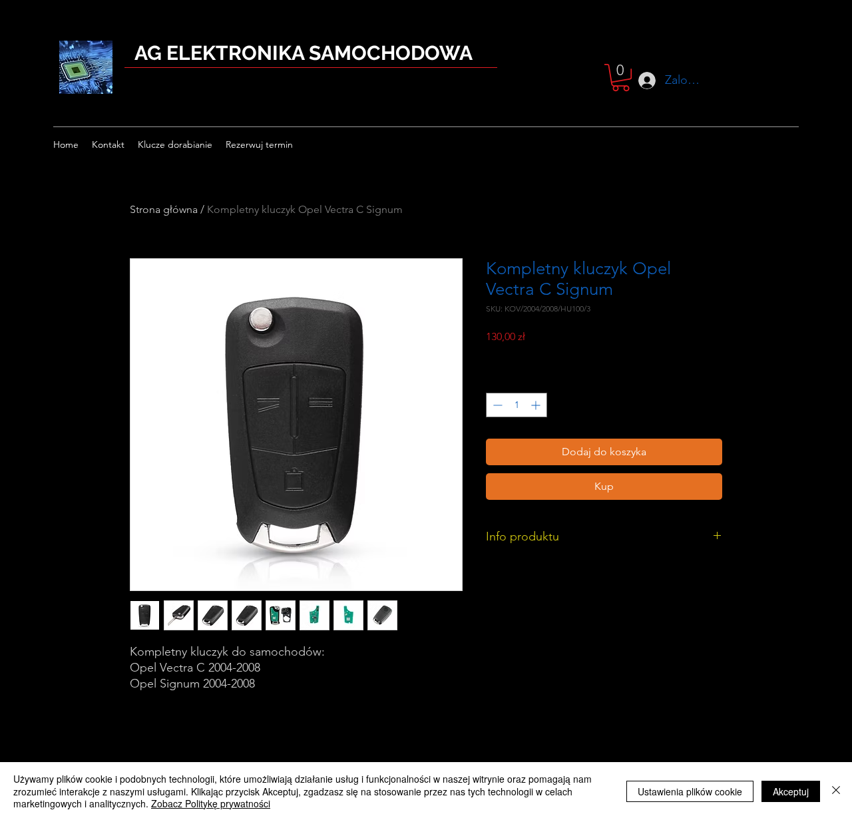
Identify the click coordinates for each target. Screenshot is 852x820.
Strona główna (164, 209)
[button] (620, 77)
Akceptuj (791, 791)
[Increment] (537, 405)
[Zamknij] (836, 791)
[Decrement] (496, 405)
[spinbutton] (517, 405)
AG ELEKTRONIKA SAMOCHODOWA (303, 53)
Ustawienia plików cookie (690, 791)
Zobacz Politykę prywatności (210, 803)
